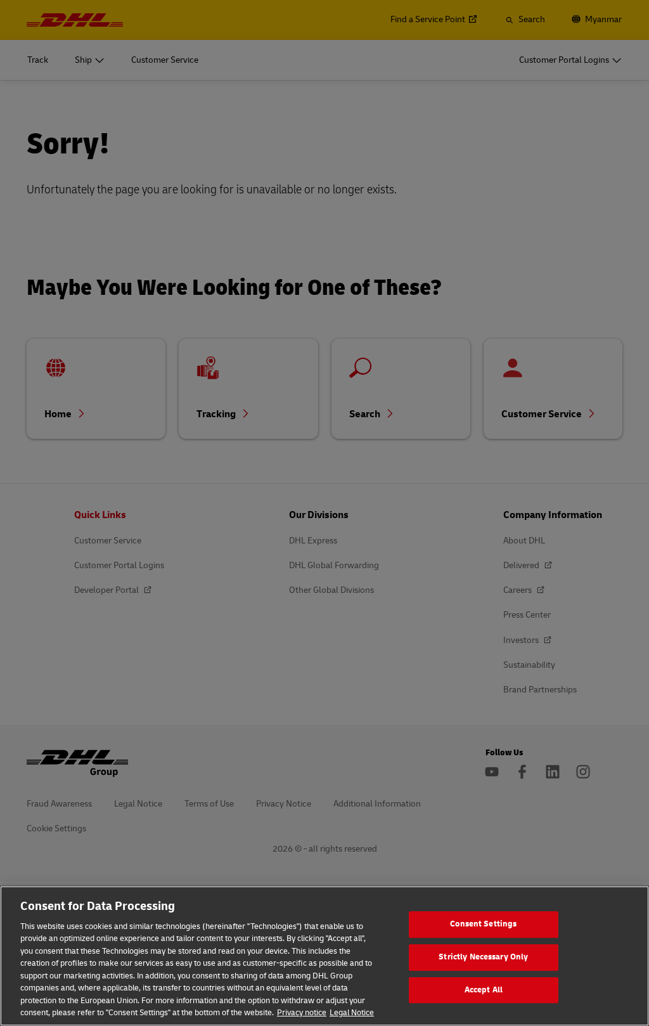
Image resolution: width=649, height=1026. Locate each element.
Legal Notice (352, 1013)
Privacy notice (301, 1013)
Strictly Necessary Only (483, 957)
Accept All (484, 990)
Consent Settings (483, 924)
